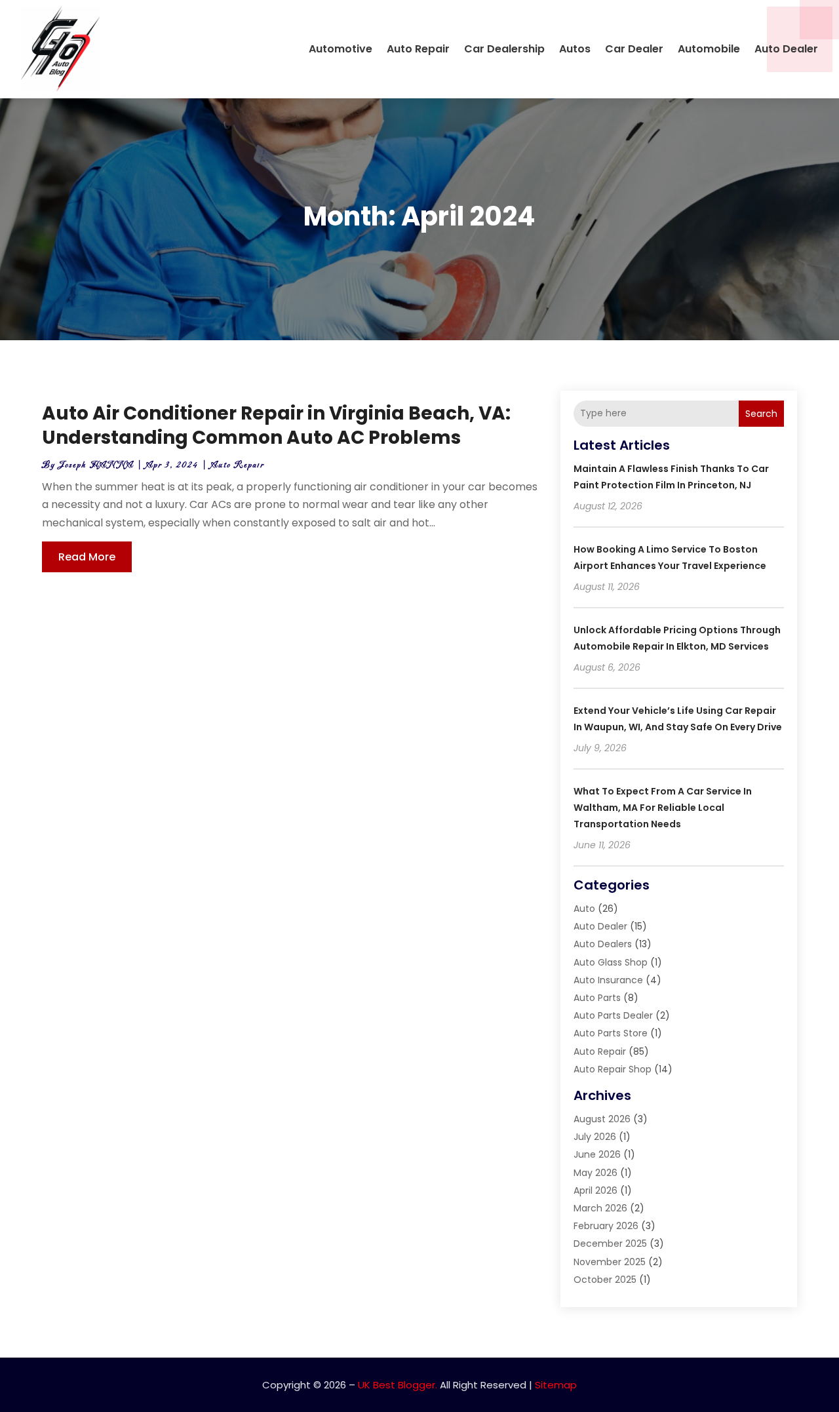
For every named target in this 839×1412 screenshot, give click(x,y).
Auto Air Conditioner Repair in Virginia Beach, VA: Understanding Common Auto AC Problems (276, 425)
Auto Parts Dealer (613, 1015)
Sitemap (556, 1385)
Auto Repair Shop (613, 1069)
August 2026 (602, 1119)
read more (86, 556)
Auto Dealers (603, 944)
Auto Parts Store (611, 1033)
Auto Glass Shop (611, 962)
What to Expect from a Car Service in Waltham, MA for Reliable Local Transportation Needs (663, 808)
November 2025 (610, 1261)
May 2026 (595, 1172)
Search (761, 413)
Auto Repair (418, 48)
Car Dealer (634, 48)
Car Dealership (504, 48)
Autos (575, 48)
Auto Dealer (786, 48)
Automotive (340, 48)
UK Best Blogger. (397, 1385)
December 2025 (610, 1243)
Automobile (709, 48)
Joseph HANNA (96, 465)
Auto (584, 908)
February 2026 (606, 1225)
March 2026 (600, 1208)
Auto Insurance (608, 980)
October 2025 (605, 1279)
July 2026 (595, 1136)
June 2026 (597, 1154)
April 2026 (595, 1190)
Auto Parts (597, 997)
